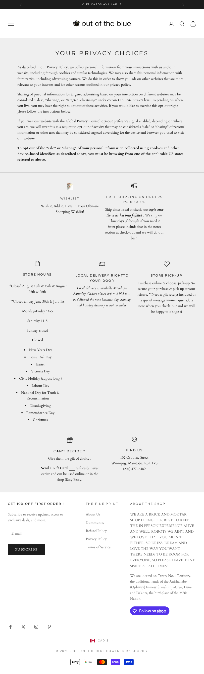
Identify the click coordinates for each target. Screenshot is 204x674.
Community (95, 522)
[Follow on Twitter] (23, 626)
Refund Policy (96, 530)
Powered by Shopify (127, 651)
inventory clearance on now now (102, 6)
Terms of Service (98, 547)
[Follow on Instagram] (36, 626)
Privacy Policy (96, 539)
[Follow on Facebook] (10, 626)
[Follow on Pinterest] (49, 626)
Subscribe (26, 549)
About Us (93, 514)
